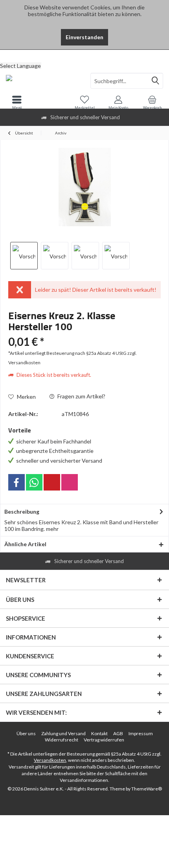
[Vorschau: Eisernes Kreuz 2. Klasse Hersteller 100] (24, 255)
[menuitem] (84, 56)
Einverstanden (84, 37)
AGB (118, 733)
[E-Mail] (52, 482)
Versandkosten (50, 760)
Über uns (26, 733)
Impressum (141, 733)
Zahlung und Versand (63, 733)
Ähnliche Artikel (25, 544)
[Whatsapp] (34, 482)
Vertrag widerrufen (104, 740)
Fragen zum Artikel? (80, 396)
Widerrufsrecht (61, 740)
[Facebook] (16, 482)
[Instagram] (69, 482)
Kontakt (99, 733)
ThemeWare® (146, 789)
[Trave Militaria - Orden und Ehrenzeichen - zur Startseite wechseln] (42, 81)
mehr (52, 528)
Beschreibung (21, 511)
